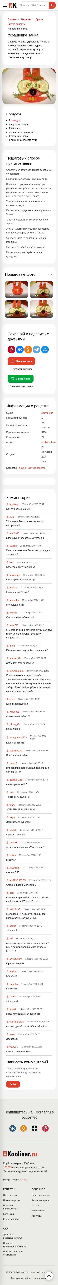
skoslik (13, 612)
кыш (12, 516)
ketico (13, 855)
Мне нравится (24, 361)
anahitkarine (16, 959)
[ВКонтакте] (20, 349)
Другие (22, 467)
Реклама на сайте (20, 1278)
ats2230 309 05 (18, 880)
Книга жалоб (40, 1278)
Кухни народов (11, 1219)
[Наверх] (49, 1276)
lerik (12, 792)
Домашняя (47, 412)
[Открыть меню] (5, 5)
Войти (13, 1084)
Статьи (35, 1205)
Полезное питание (41, 1195)
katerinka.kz (16, 750)
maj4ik (13, 1009)
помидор (15, 120)
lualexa (13, 545)
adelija (13, 925)
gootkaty (14, 504)
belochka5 (15, 909)
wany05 (14, 1046)
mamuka (14, 600)
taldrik (13, 996)
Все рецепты (10, 1195)
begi (12, 892)
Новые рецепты (11, 1200)
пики (12, 1034)
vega (12, 817)
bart (12, 562)
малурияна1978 (18, 737)
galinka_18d (16, 779)
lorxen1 (13, 763)
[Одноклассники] (28, 349)
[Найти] (52, 5)
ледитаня (15, 867)
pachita (13, 830)
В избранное (23, 378)
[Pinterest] (11, 349)
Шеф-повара (38, 1210)
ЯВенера (14, 711)
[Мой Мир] (45, 349)
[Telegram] (36, 349)
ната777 (14, 625)
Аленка (23, 1180)
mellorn (13, 971)
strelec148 (15, 658)
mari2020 (14, 533)
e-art (12, 699)
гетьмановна (16, 670)
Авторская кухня (40, 1200)
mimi (12, 645)
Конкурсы (37, 1215)
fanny (12, 804)
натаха (13, 587)
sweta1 (13, 842)
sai (11, 938)
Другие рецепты (37, 467)
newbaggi (14, 575)
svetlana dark (17, 1021)
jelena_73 (14, 724)
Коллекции (9, 1214)
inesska (14, 984)
